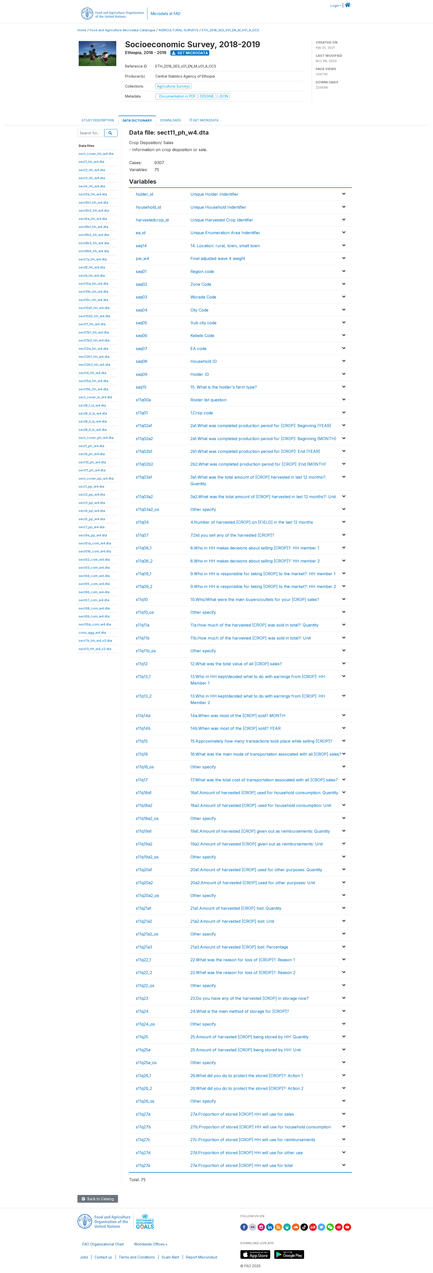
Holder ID (199, 374)
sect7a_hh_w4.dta (93, 259)
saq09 (141, 374)
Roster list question (208, 399)
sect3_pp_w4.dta (92, 503)
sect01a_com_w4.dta (95, 543)
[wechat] (330, 1226)
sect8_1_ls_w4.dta (92, 405)
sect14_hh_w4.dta (92, 373)
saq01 (141, 271)
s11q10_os (145, 612)
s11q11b (143, 638)
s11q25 (142, 1036)
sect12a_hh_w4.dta (93, 349)
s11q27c (143, 1139)
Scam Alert (170, 1257)
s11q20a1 (144, 869)
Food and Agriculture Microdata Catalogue (122, 30)
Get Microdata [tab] (205, 120)
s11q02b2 (144, 464)
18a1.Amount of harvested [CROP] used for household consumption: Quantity (264, 792)
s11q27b (143, 1126)
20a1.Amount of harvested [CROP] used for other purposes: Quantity (256, 869)
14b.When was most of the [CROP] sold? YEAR (235, 728)
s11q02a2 (144, 438)
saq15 (141, 387)
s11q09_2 (144, 586)
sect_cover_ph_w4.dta (96, 438)
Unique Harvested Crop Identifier (221, 219)
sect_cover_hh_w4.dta (96, 154)
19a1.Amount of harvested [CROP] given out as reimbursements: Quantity (260, 831)
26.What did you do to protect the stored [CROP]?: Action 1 (246, 1075)
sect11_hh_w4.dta (92, 324)
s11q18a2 (144, 805)
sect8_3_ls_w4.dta (93, 421)
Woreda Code (203, 296)
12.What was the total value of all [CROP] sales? (236, 663)
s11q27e (143, 1165)
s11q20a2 (144, 882)
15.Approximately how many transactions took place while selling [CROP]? (261, 741)
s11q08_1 (144, 547)
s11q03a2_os (147, 509)
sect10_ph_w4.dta (92, 462)
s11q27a (143, 1114)
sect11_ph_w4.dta (92, 470)
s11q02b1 (144, 451)
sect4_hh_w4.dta (92, 186)
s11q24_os (145, 1024)
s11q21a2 (144, 921)
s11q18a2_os (147, 818)
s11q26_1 (143, 1075)
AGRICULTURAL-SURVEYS (178, 30)
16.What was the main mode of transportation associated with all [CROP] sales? (265, 754)
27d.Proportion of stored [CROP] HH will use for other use (246, 1152)
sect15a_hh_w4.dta (93, 381)
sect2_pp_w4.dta (92, 494)
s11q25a (143, 1049)
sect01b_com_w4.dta (95, 551)
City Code (199, 309)
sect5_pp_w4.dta (92, 519)
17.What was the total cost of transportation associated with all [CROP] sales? (264, 779)
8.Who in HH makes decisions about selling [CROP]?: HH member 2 (255, 560)
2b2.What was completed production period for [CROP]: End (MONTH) (258, 464)
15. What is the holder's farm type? (223, 387)
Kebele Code (202, 335)
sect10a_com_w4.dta (95, 624)
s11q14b (143, 728)
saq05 (141, 322)
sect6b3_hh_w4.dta (94, 243)
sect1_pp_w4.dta (91, 486)
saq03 (141, 296)
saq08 (141, 361)
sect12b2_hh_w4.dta (94, 365)
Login (335, 6)
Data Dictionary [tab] (137, 120)
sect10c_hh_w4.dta (93, 300)
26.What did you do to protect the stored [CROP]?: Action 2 (246, 1088)
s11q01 (142, 412)
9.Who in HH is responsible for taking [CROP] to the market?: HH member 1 (263, 573)
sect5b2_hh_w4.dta (94, 210)
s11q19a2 (144, 843)
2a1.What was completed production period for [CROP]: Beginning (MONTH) (263, 438)
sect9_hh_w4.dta (92, 275)
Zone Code (200, 284)
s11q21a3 (144, 946)
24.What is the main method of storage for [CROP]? (239, 1011)
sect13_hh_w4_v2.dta (95, 649)
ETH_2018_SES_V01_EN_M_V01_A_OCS (230, 30)
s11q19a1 (144, 831)
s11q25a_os (146, 1062)
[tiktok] (304, 1226)
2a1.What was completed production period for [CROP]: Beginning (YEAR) (260, 425)
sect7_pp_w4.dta (91, 527)
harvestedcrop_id (152, 219)
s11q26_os (145, 1101)
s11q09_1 (143, 573)
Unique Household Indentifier (218, 207)
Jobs (84, 1257)
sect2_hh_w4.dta (92, 170)
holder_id (144, 194)
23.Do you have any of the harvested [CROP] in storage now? (249, 998)
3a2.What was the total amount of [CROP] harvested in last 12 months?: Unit (263, 496)
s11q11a (142, 624)
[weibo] (339, 1226)
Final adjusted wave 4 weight (217, 258)
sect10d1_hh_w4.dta (94, 308)
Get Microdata (192, 53)
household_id (148, 207)
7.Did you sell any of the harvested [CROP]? (232, 535)
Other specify (203, 509)
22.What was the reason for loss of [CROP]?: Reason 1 (242, 959)
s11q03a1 (144, 477)
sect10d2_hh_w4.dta (94, 316)
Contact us (103, 1257)
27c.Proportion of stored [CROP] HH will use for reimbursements (252, 1139)
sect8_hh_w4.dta (92, 267)
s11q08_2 (144, 560)
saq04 (142, 309)
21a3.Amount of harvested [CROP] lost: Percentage (239, 946)
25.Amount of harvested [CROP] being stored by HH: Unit (245, 1049)
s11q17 (142, 779)
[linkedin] (270, 1226)
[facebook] (244, 1226)
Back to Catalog (100, 1199)
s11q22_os (145, 985)
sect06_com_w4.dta (94, 592)
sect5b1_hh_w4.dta (93, 202)
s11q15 (142, 741)
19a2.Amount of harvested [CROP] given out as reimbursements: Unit (256, 843)
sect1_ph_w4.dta (91, 446)
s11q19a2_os (147, 856)
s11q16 (142, 754)
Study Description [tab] (98, 120)
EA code (198, 348)
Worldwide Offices (149, 1244)
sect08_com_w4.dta (94, 608)
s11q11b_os (146, 650)
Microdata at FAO (165, 13)
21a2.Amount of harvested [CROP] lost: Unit (232, 921)
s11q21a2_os (147, 933)
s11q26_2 (144, 1088)
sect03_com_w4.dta (94, 567)
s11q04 (142, 522)
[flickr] (252, 1226)
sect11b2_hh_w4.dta (94, 340)
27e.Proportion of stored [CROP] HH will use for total (241, 1165)
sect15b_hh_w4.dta (93, 389)
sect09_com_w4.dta (94, 616)
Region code (202, 271)
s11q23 (142, 998)
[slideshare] (287, 1226)
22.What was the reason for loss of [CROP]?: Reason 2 (242, 972)
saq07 (141, 348)
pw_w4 (142, 258)
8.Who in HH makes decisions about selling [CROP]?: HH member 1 (254, 547)
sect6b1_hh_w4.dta (93, 227)
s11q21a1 (143, 908)
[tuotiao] (313, 1226)
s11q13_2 (144, 696)
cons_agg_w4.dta (92, 632)
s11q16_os (145, 766)
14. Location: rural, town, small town (225, 245)
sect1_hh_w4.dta (91, 162)
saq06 (141, 335)
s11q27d (143, 1152)
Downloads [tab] (170, 120)
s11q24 (142, 1011)
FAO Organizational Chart (103, 1244)
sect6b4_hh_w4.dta (94, 251)
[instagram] (261, 1226)
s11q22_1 (143, 959)
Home (81, 30)
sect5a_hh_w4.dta (93, 194)
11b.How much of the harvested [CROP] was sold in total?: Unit (250, 638)
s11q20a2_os (147, 895)
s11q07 (142, 535)
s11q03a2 (144, 496)
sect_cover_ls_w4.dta (95, 397)
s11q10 (142, 599)
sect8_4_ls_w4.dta (93, 430)
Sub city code (203, 322)
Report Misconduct (201, 1257)
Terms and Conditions (137, 1257)
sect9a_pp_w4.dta (93, 535)
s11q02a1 (144, 425)
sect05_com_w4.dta (94, 584)
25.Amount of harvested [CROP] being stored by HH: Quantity (249, 1036)
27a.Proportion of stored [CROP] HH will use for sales (242, 1114)
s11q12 (142, 663)
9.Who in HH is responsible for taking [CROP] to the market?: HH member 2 (263, 586)
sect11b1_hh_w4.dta (94, 332)
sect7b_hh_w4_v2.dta (95, 641)
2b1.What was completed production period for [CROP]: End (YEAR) (255, 451)
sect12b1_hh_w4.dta (94, 357)
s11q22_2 (144, 972)
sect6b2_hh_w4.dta (94, 235)
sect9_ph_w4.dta (92, 454)
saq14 (141, 245)
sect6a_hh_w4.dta (93, 219)
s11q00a (143, 399)
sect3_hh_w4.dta (92, 178)
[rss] (278, 1226)
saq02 (141, 284)
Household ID (203, 361)
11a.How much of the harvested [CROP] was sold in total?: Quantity (254, 624)
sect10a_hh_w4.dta (93, 283)
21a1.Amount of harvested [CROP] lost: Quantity (235, 908)
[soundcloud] (295, 1226)
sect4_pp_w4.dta (92, 511)
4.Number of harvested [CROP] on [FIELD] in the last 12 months (251, 522)
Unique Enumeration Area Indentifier (225, 232)
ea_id (140, 232)
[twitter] (321, 1226)
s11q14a (143, 715)
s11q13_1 (143, 676)
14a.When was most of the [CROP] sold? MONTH (237, 715)
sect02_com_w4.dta (94, 559)
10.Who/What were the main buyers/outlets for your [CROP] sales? (254, 599)
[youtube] (347, 1226)
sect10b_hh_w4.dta (93, 291)
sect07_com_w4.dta (94, 600)
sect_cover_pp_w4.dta (96, 478)
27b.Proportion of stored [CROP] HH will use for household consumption (260, 1126)
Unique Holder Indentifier (214, 194)
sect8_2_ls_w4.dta (93, 413)
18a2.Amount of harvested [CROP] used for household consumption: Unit (260, 805)
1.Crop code (201, 412)
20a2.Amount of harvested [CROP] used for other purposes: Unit (252, 882)
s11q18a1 (144, 792)
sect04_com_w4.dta (94, 576)
